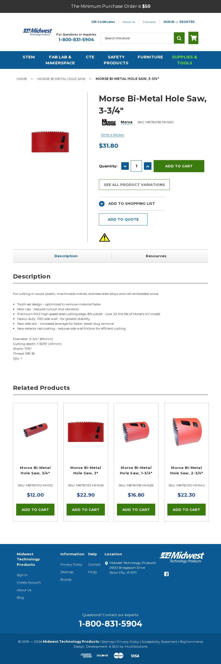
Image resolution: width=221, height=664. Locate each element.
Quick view (35, 432)
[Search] (179, 38)
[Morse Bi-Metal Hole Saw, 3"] (85, 425)
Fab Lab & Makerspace (60, 60)
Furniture (150, 56)
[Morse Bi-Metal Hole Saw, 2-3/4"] (186, 425)
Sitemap (67, 572)
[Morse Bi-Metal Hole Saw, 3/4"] (35, 425)
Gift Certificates (103, 22)
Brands (65, 579)
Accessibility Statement (159, 642)
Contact (94, 564)
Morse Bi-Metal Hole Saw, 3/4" (35, 470)
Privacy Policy (71, 564)
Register (187, 22)
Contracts (149, 22)
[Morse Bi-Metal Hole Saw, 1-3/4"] (136, 425)
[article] (35, 462)
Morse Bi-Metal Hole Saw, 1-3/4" (136, 470)
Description (66, 256)
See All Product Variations (134, 184)
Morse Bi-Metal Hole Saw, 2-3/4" (186, 470)
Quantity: (108, 166)
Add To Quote (123, 219)
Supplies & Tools (184, 60)
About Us (129, 22)
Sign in (168, 22)
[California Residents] (104, 237)
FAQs (92, 572)
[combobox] (137, 38)
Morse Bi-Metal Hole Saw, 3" (85, 470)
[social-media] (166, 576)
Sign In (22, 575)
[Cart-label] (193, 38)
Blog (20, 597)
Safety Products (116, 60)
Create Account (29, 582)
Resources (156, 256)
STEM (29, 56)
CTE (90, 56)
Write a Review (112, 135)
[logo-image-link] (37, 32)
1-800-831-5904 (76, 39)
